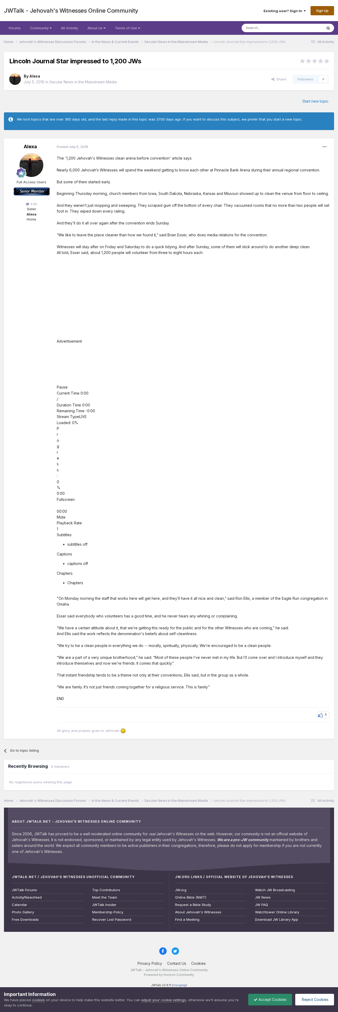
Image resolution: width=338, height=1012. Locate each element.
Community (40, 28)
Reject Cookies (314, 999)
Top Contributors (106, 890)
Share (280, 79)
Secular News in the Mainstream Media (83, 82)
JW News (263, 897)
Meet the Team (104, 897)
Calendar (19, 905)
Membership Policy (107, 912)
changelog (179, 985)
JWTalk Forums (24, 890)
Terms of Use (126, 28)
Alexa (34, 76)
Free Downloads (25, 920)
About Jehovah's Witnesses (198, 912)
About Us (95, 28)
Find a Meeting (187, 920)
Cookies (198, 963)
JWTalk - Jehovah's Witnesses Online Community (71, 10)
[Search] (328, 28)
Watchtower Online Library (277, 912)
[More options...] (324, 147)
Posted (72, 147)
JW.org (180, 890)
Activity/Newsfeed (27, 897)
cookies (38, 1000)
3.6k (33, 204)
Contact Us (176, 963)
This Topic (307, 28)
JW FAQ (261, 905)
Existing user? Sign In (284, 11)
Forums (15, 28)
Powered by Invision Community (169, 975)
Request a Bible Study (193, 905)
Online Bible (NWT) (190, 897)
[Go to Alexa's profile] (15, 79)
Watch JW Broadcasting (275, 890)
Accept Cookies (272, 999)
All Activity (69, 28)
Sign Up (322, 10)
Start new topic (315, 101)
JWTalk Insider (104, 905)
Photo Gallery (23, 912)
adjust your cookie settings (163, 1000)
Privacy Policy (150, 963)
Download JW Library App (276, 920)
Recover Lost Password (111, 920)
